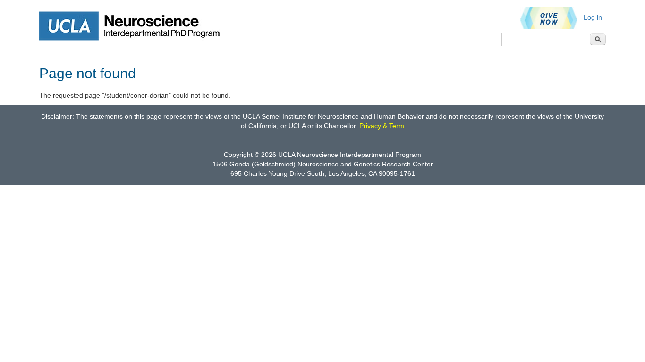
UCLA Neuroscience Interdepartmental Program (349, 154)
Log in (593, 17)
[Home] (135, 25)
